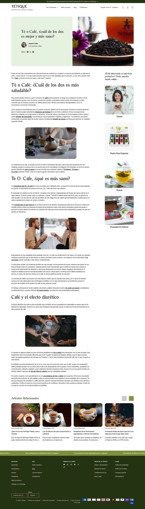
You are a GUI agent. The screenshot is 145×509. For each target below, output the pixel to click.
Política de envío (75, 500)
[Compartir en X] (30, 52)
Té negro (75, 169)
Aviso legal (77, 502)
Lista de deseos (37, 472)
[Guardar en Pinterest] (33, 52)
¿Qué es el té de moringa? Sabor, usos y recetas (25, 433)
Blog (33, 469)
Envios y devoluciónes (101, 465)
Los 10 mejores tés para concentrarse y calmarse (57, 433)
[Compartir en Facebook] (27, 52)
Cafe (16, 78)
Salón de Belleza (16, 480)
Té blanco (67, 169)
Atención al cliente (100, 469)
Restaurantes (15, 469)
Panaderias (14, 476)
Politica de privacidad (121, 465)
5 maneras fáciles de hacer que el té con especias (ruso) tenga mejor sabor (119, 433)
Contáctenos (36, 476)
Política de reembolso (34, 500)
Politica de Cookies (121, 469)
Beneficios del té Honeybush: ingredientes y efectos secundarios (86, 433)
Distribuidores (119, 476)
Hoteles (13, 472)
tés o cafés (57, 352)
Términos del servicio (63, 500)
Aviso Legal (97, 476)
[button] (52, 7)
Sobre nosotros (37, 465)
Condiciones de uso (100, 472)
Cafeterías (14, 465)
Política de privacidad (48, 500)
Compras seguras (120, 472)
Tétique (23, 500)
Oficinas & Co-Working (18, 484)
